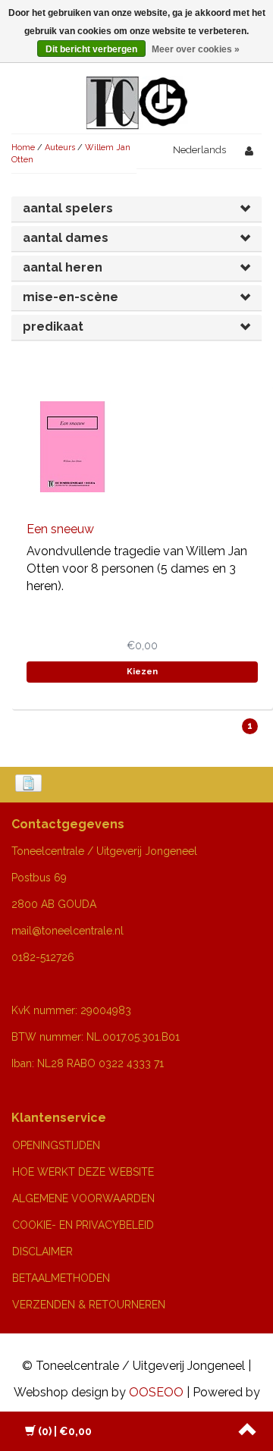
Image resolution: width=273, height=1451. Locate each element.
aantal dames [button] (65, 238)
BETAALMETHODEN (61, 1278)
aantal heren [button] (62, 267)
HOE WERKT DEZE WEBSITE (83, 1172)
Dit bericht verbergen (91, 49)
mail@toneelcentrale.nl (67, 931)
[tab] (136, 208)
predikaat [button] (53, 326)
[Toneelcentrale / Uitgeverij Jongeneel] (137, 84)
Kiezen (142, 672)
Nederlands (199, 149)
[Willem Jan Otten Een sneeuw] (72, 445)
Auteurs (60, 147)
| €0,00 (65, 1431)
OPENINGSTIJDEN (56, 1145)
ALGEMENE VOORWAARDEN (83, 1198)
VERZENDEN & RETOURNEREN (88, 1305)
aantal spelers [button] (68, 208)
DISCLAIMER (42, 1251)
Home (23, 147)
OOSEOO (156, 1392)
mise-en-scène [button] (70, 297)
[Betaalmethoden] (30, 784)
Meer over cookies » (196, 49)
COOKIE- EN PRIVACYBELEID (83, 1225)
